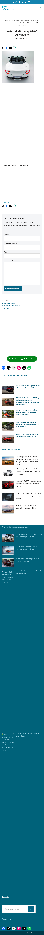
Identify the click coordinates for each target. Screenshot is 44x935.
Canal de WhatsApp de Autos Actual (22, 359)
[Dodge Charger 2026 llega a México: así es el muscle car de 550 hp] (8, 390)
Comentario (8, 261)
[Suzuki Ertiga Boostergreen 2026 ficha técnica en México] (8, 562)
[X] (9, 368)
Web (5, 252)
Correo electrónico (11, 243)
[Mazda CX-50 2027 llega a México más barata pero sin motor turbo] (8, 439)
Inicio (6, 20)
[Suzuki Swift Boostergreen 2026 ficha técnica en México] (8, 650)
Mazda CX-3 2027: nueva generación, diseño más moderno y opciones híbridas (29, 483)
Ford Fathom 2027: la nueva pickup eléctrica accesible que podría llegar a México (29, 495)
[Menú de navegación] (34, 8)
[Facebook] (3, 368)
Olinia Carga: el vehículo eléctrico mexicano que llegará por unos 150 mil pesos (28, 471)
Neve (10, 933)
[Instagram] (19, 368)
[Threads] (24, 368)
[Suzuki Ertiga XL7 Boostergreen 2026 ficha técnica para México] (8, 538)
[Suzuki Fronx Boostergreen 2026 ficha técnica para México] (8, 550)
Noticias (12, 20)
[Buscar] (40, 8)
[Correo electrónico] (14, 368)
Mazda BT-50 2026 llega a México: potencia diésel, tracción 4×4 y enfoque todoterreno (27, 412)
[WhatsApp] (29, 368)
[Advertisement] (22, 109)
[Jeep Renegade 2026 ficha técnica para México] (8, 813)
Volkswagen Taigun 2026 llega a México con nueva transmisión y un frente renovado (27, 425)
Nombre (7, 235)
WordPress (31, 933)
